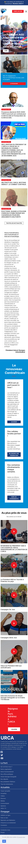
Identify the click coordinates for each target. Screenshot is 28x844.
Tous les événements (7, 784)
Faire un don (18, 11)
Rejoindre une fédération (14, 454)
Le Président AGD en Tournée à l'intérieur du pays (12, 580)
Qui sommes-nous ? (6, 766)
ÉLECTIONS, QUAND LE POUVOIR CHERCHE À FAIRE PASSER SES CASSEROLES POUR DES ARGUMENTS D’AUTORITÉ (13, 214)
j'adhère (14, 729)
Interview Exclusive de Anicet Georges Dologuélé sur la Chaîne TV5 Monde (13, 697)
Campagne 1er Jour (8, 609)
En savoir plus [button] (21, 837)
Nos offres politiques (7, 774)
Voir (5, 50)
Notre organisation (6, 769)
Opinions (3, 806)
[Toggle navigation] (26, 11)
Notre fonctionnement (7, 771)
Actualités (8, 31)
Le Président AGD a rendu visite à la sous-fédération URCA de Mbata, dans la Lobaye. (13, 40)
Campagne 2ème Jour (9, 638)
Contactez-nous (5, 830)
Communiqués (5, 803)
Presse (3, 832)
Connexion (4, 825)
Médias (3, 801)
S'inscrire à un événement (8, 822)
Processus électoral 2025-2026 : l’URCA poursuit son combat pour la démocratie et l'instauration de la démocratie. (13, 115)
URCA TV (3, 808)
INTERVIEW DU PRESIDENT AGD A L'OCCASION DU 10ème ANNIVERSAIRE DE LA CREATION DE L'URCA (14, 548)
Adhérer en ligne (5, 815)
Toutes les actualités (14, 223)
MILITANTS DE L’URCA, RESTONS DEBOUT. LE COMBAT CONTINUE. (13, 183)
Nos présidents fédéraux (8, 781)
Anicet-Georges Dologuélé (8, 776)
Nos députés (4, 779)
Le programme (14, 83)
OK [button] (4, 841)
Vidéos (3, 796)
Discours (3, 798)
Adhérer (14, 422)
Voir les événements (14, 498)
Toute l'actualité (5, 791)
